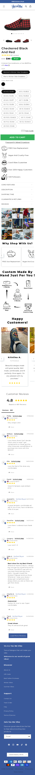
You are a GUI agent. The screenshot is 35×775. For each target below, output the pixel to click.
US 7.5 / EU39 (9, 104)
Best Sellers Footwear (11, 678)
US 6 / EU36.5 (24, 96)
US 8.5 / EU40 (9, 109)
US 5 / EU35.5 (24, 91)
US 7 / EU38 (23, 100)
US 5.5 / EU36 (9, 96)
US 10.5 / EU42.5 (10, 117)
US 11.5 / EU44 (9, 122)
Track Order (8, 702)
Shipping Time (7, 194)
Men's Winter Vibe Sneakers (14, 76)
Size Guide (29, 131)
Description (7, 190)
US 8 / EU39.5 (24, 104)
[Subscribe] (29, 736)
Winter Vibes (8, 682)
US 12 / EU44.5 (25, 122)
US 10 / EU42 (24, 113)
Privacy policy (29, 769)
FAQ (5, 707)
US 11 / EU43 (26, 117)
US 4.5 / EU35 (9, 91)
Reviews (5, 204)
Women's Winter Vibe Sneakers (16, 72)
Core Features (8, 185)
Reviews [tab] (5, 410)
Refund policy (19, 769)
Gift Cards (7, 674)
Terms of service (18, 772)
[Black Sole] (3, 84)
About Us (7, 670)
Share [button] (12, 427)
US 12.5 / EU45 (9, 126)
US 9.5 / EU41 (9, 113)
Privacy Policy (8, 711)
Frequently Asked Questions (17, 142)
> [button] (18, 635)
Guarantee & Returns (11, 199)
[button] (4, 6)
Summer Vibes (9, 686)
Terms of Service (9, 715)
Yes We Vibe (9, 769)
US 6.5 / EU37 (9, 100)
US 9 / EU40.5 (24, 109)
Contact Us (7, 698)
